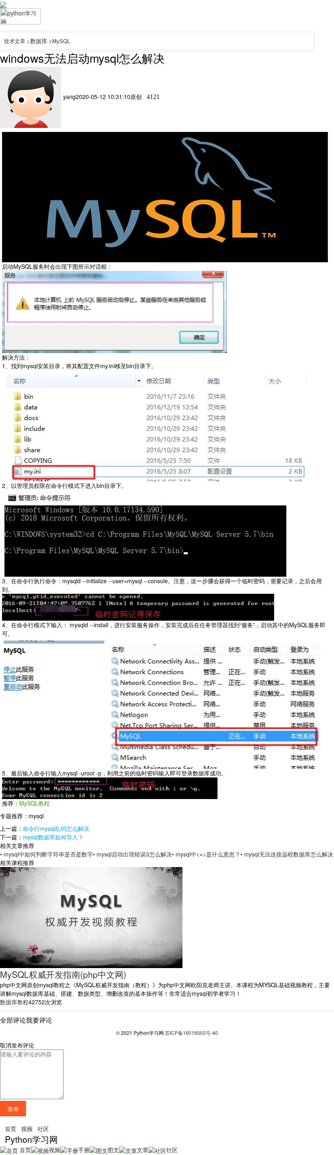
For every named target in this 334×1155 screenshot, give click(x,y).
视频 (27, 1128)
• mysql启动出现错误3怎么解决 (132, 854)
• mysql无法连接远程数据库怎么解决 (286, 854)
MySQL (61, 41)
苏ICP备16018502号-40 (191, 1032)
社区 (43, 1128)
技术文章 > (17, 41)
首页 (10, 1128)
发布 (13, 1108)
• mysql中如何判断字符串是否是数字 (46, 854)
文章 (142, 1150)
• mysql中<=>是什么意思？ (206, 854)
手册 (84, 1150)
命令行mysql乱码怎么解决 (56, 828)
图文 (113, 1150)
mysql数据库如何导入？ (53, 837)
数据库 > (41, 41)
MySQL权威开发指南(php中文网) (63, 974)
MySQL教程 (34, 803)
